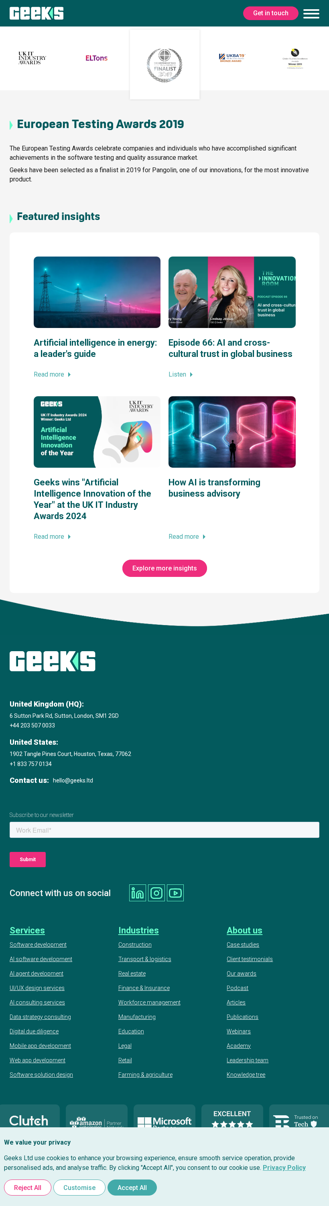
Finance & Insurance (144, 988)
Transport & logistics (144, 959)
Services (27, 930)
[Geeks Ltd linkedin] (137, 892)
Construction (135, 944)
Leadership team (247, 1060)
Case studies (243, 944)
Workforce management (149, 1002)
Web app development (37, 1060)
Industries (138, 930)
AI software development (41, 959)
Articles (236, 1002)
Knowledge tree (246, 1075)
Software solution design (41, 1075)
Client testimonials (250, 959)
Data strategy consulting (40, 1017)
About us (244, 930)
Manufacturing (137, 1017)
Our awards (241, 973)
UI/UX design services (37, 988)
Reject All (27, 1188)
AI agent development (36, 973)
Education (131, 1031)
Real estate (132, 973)
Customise (79, 1188)
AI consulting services (37, 1002)
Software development (38, 944)
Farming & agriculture (145, 1075)
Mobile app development (40, 1046)
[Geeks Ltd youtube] (175, 892)
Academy (239, 1046)
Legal (125, 1046)
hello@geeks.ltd (73, 780)
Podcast (237, 988)
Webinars (239, 1031)
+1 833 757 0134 (31, 764)
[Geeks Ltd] (36, 13)
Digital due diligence (34, 1031)
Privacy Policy (284, 1167)
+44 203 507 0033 (32, 725)
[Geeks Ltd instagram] (156, 892)
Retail (125, 1060)
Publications (242, 1017)
